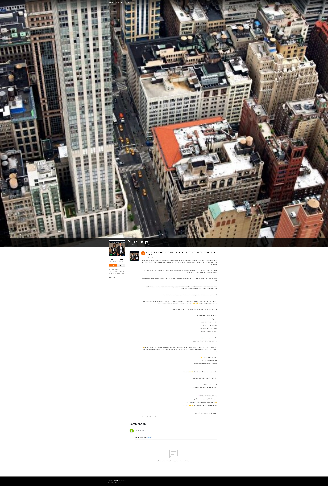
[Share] (156, 417)
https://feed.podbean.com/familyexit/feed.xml (141, 245)
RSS (122, 265)
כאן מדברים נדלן (138, 241)
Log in (149, 437)
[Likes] (142, 417)
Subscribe (119, 2)
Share (113, 265)
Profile (127, 2)
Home (111, 2)
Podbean (119, 482)
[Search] (216, 2)
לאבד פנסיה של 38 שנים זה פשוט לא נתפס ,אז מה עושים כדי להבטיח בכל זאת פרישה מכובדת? (181, 253)
